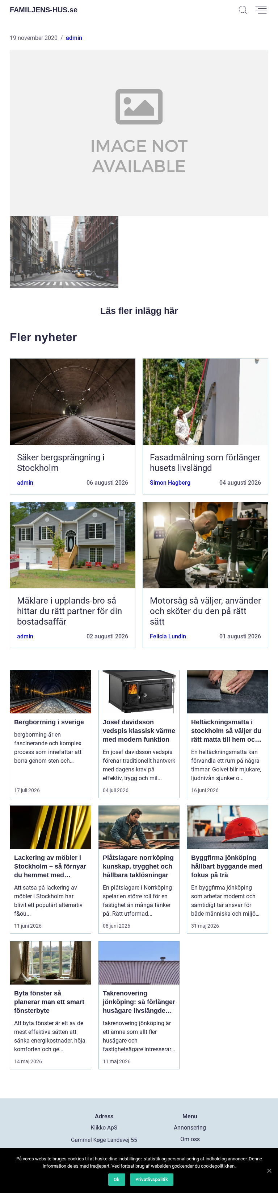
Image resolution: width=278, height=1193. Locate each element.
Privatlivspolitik (151, 1179)
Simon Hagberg (170, 482)
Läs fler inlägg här (139, 311)
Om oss (190, 1139)
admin (74, 37)
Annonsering (190, 1127)
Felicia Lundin (168, 636)
